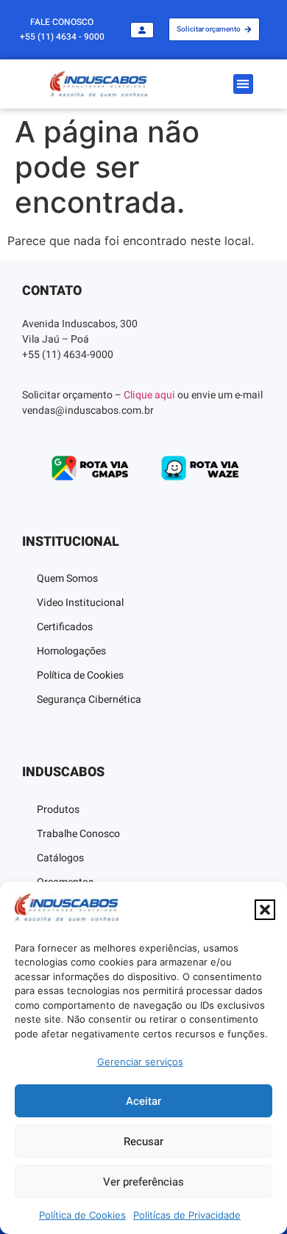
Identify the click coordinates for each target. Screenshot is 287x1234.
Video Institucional (80, 602)
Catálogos (60, 858)
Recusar (143, 1141)
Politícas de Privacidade (187, 1215)
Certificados (65, 627)
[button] (265, 909)
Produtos (58, 809)
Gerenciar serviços (140, 1061)
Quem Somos (67, 578)
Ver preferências (143, 1182)
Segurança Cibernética (89, 699)
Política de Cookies (82, 1215)
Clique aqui (149, 395)
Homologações (71, 651)
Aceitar (143, 1101)
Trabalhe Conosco (78, 833)
